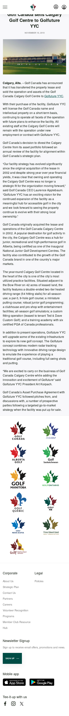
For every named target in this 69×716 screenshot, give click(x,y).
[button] (12, 658)
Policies (39, 581)
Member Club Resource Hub (17, 625)
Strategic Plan (11, 587)
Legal (39, 573)
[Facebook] (5, 703)
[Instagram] (13, 703)
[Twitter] (21, 703)
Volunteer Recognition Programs (15, 613)
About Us (8, 581)
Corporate (10, 573)
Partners (8, 598)
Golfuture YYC (53, 96)
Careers (7, 604)
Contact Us (9, 593)
